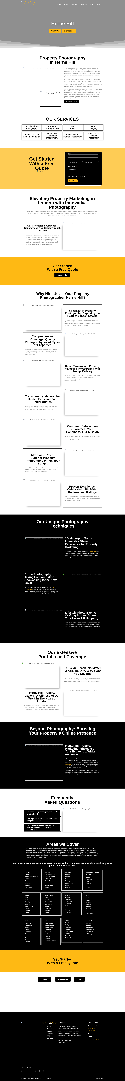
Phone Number (72, 160)
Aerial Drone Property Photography (93, 136)
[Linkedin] (38, 1071)
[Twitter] (26, 1071)
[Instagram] (30, 1071)
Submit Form (72, 181)
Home (59, 4)
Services (74, 4)
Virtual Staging (93, 127)
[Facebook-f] (22, 1071)
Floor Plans (72, 127)
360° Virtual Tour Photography (31, 127)
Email (85, 160)
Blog (91, 4)
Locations (83, 4)
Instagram (68, 764)
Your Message (71, 166)
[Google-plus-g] (42, 1071)
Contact (98, 4)
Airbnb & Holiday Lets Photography (31, 136)
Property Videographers (52, 127)
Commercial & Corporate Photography (52, 136)
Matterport (93, 551)
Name (69, 153)
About (66, 4)
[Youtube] (34, 1071)
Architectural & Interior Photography (72, 136)
